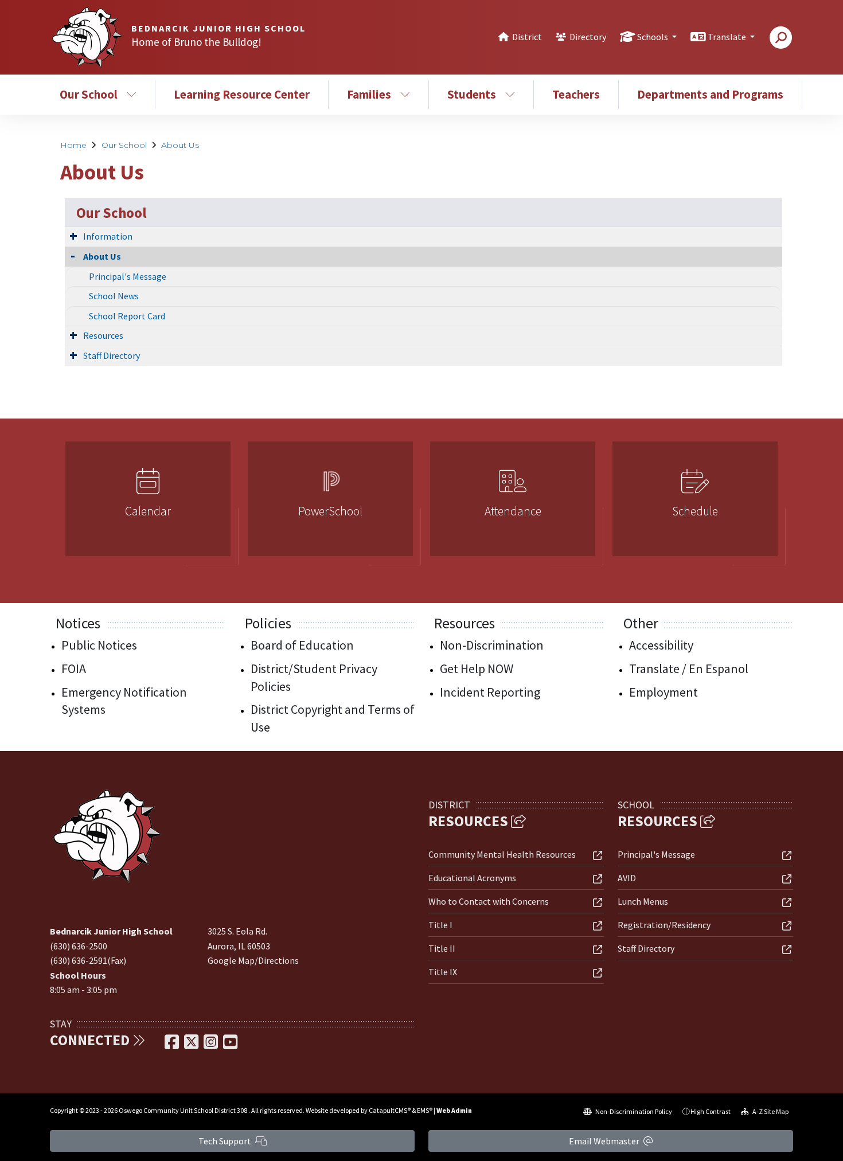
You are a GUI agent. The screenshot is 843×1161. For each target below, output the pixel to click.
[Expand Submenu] (73, 235)
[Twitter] (192, 1045)
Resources (103, 335)
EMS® (424, 1110)
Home (73, 145)
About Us (180, 145)
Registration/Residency (664, 925)
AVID (627, 878)
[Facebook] (173, 1045)
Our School (89, 94)
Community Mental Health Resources (502, 854)
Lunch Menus (643, 901)
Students (471, 94)
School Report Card (127, 316)
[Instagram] (212, 1045)
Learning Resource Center (242, 94)
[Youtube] (230, 1045)
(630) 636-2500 (78, 946)
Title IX (442, 972)
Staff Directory (111, 355)
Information (107, 236)
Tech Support (225, 1141)
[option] (148, 503)
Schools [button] (653, 36)
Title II (441, 948)
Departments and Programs (710, 94)
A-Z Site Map (770, 1111)
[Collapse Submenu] (73, 255)
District (527, 36)
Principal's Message (127, 276)
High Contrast (710, 1111)
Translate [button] (728, 36)
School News (114, 296)
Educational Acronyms (472, 878)
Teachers (576, 94)
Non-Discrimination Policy (633, 1111)
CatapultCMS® (390, 1110)
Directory (587, 36)
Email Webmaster (605, 1141)
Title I (440, 925)
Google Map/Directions (253, 960)
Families (369, 94)
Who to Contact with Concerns (488, 901)
